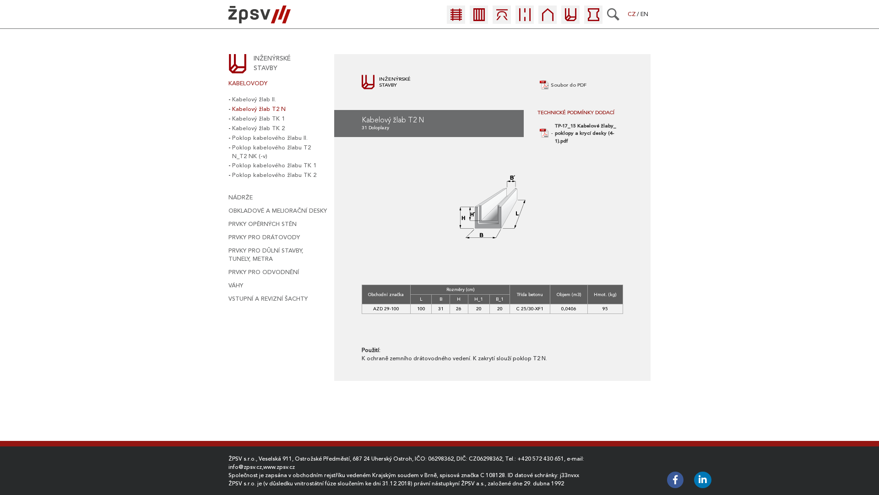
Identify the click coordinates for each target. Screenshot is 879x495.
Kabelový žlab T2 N (259, 109)
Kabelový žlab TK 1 (258, 118)
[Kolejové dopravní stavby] (456, 20)
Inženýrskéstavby (272, 63)
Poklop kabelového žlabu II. (270, 138)
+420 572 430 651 (540, 458)
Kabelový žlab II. (254, 99)
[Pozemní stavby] (547, 20)
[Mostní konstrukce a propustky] (502, 20)
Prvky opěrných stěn (262, 224)
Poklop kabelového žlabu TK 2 (274, 175)
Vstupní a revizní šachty (268, 298)
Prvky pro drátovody (264, 237)
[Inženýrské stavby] (570, 20)
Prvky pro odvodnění (263, 272)
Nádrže (240, 197)
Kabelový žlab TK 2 (258, 128)
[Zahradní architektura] (593, 20)
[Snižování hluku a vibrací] (479, 20)
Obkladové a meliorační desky (277, 210)
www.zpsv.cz (279, 467)
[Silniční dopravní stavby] (524, 20)
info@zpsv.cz (245, 467)
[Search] (613, 14)
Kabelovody (247, 83)
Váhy (235, 285)
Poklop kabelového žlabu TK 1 (274, 165)
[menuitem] (458, 17)
